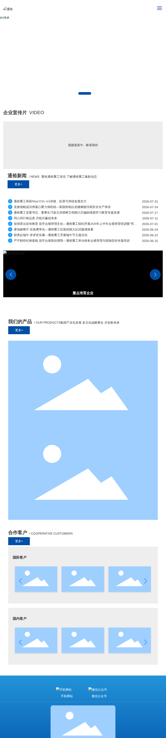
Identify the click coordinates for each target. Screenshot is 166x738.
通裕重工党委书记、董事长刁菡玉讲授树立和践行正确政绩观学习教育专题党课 (66, 212)
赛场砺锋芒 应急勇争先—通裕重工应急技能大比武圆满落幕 (53, 229)
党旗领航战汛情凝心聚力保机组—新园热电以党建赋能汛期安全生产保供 (62, 207)
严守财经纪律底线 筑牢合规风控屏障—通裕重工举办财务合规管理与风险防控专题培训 (71, 240)
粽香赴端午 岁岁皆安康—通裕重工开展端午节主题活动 (50, 235)
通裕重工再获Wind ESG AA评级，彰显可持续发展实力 (49, 201)
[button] (84, 93)
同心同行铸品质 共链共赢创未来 (35, 218)
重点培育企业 (83, 293)
